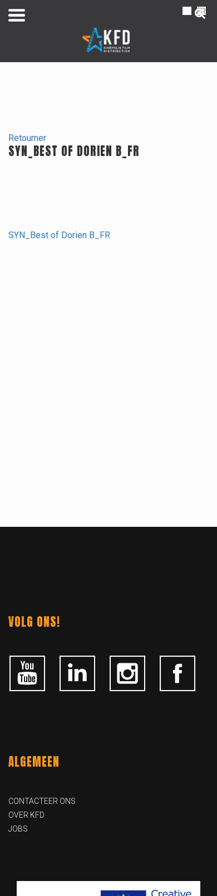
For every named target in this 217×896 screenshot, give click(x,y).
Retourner (27, 138)
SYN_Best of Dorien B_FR (59, 235)
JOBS (18, 828)
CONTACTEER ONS (42, 801)
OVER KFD (26, 815)
